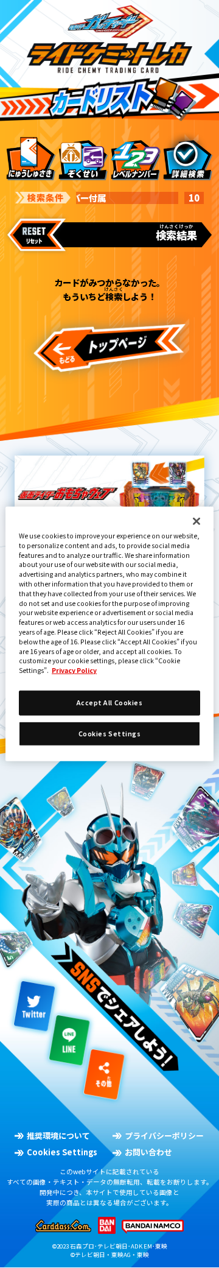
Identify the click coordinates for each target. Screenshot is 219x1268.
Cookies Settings (62, 1152)
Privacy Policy (74, 670)
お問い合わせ (148, 1152)
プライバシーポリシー (164, 1135)
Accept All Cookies (109, 702)
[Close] (196, 521)
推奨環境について (58, 1135)
